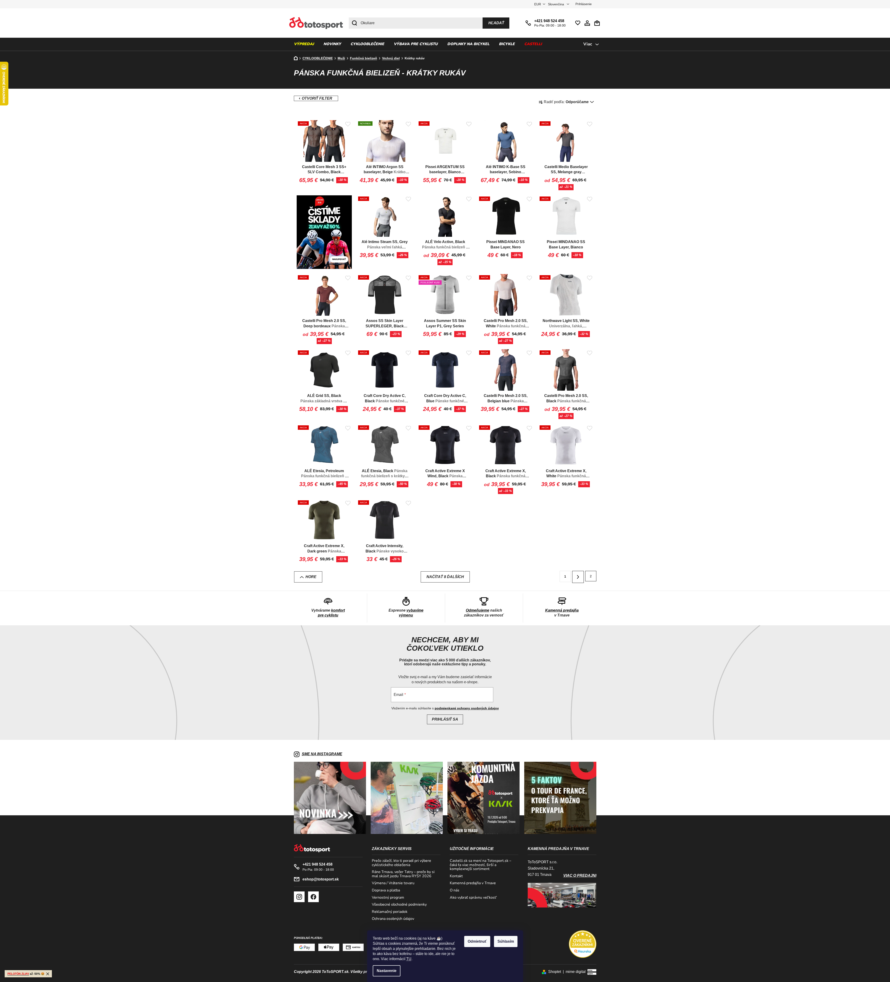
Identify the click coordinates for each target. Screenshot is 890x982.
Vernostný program (388, 898)
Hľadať (496, 23)
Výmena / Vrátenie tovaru (393, 883)
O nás (454, 890)
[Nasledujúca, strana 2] (578, 577)
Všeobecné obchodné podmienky (399, 905)
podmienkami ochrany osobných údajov (467, 708)
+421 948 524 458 (549, 21)
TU (408, 959)
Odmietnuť (477, 941)
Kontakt (456, 876)
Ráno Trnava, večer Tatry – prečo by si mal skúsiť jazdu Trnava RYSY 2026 (403, 874)
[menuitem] (304, 44)
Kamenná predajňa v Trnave (473, 883)
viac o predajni (579, 875)
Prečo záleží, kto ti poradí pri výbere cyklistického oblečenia (401, 863)
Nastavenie (386, 971)
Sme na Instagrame (322, 754)
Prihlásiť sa (445, 719)
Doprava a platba (386, 890)
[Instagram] (299, 896)
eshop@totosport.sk (320, 879)
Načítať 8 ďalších (445, 577)
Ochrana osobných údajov (393, 919)
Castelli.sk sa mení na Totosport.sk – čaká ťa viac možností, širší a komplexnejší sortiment (480, 865)
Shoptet (554, 972)
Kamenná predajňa (562, 610)
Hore (311, 577)
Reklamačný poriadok (389, 912)
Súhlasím (505, 941)
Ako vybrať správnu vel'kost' (473, 898)
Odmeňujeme (477, 610)
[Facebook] (313, 896)
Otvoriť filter (316, 98)
